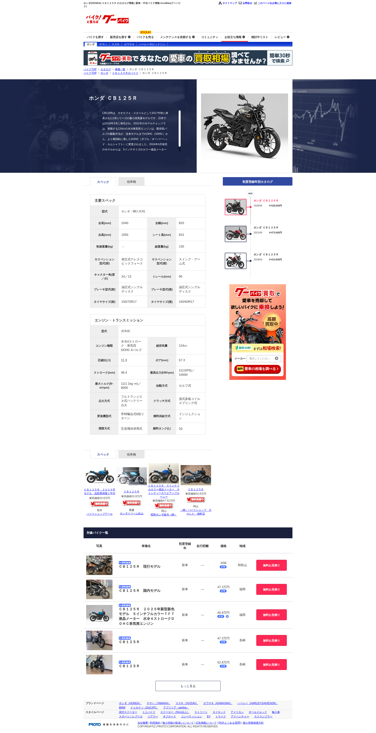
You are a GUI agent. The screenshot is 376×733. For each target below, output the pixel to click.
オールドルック (258, 712)
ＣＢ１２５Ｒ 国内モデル (140, 590)
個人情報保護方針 (253, 722)
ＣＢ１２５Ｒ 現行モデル (140, 566)
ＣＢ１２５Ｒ (131, 491)
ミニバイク (148, 712)
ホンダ (91, 44)
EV (208, 716)
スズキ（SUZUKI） (187, 703)
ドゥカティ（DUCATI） (144, 707)
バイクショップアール (100, 513)
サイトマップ (230, 3)
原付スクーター (128, 712)
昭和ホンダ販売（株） (164, 514)
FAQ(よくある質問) (229, 722)
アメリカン (237, 712)
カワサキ (129, 44)
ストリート (201, 712)
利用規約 (155, 722)
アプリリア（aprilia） (176, 707)
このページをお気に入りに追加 (274, 3)
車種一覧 (120, 69)
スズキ (115, 44)
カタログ (106, 69)
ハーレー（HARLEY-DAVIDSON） (257, 703)
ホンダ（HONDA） (130, 703)
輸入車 (276, 712)
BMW (122, 707)
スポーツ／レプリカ (131, 716)
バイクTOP (90, 69)
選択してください (259, 358)
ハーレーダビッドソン (152, 44)
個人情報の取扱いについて (178, 722)
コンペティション (191, 716)
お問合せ (247, 3)
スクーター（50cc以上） (175, 712)
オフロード (169, 716)
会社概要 (143, 722)
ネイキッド (219, 712)
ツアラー (153, 716)
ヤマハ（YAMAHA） (159, 703)
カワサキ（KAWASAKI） (217, 703)
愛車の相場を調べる (256, 369)
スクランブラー (263, 716)
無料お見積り (271, 565)
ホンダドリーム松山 (131, 513)
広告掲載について (206, 722)
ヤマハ (103, 44)
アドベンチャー (240, 716)
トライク (220, 716)
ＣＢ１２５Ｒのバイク (125, 73)
